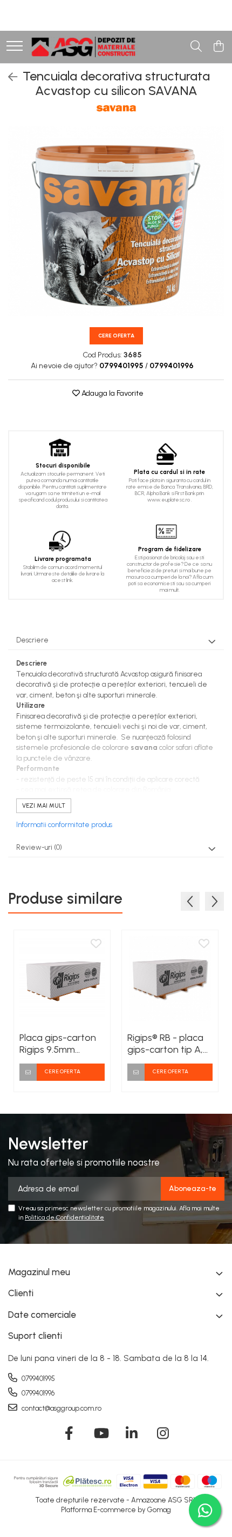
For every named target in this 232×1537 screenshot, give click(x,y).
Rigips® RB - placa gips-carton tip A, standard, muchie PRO (165, 1043)
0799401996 (37, 1393)
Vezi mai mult (43, 805)
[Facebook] (69, 1434)
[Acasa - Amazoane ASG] (84, 47)
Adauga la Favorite (112, 393)
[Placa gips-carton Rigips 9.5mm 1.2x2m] (62, 978)
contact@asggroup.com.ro (60, 1408)
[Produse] (14, 47)
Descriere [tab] (32, 640)
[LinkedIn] (131, 1434)
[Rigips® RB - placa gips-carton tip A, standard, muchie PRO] (170, 978)
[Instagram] (163, 1434)
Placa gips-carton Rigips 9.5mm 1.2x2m (57, 1043)
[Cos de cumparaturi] (218, 46)
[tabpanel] (116, 221)
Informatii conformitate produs (64, 825)
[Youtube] (100, 1434)
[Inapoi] (8, 77)
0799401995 (37, 1379)
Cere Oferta (116, 335)
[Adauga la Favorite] (96, 944)
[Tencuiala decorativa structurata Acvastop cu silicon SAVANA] (116, 221)
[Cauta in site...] (196, 46)
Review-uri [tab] (39, 847)
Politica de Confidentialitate (64, 1217)
